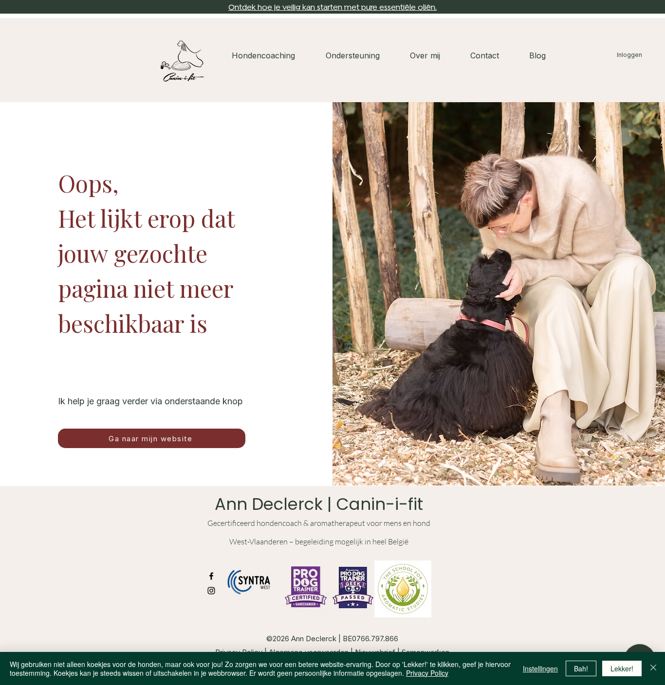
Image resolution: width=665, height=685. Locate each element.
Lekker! (621, 668)
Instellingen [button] (540, 668)
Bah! (581, 668)
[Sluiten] (653, 668)
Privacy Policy (427, 673)
